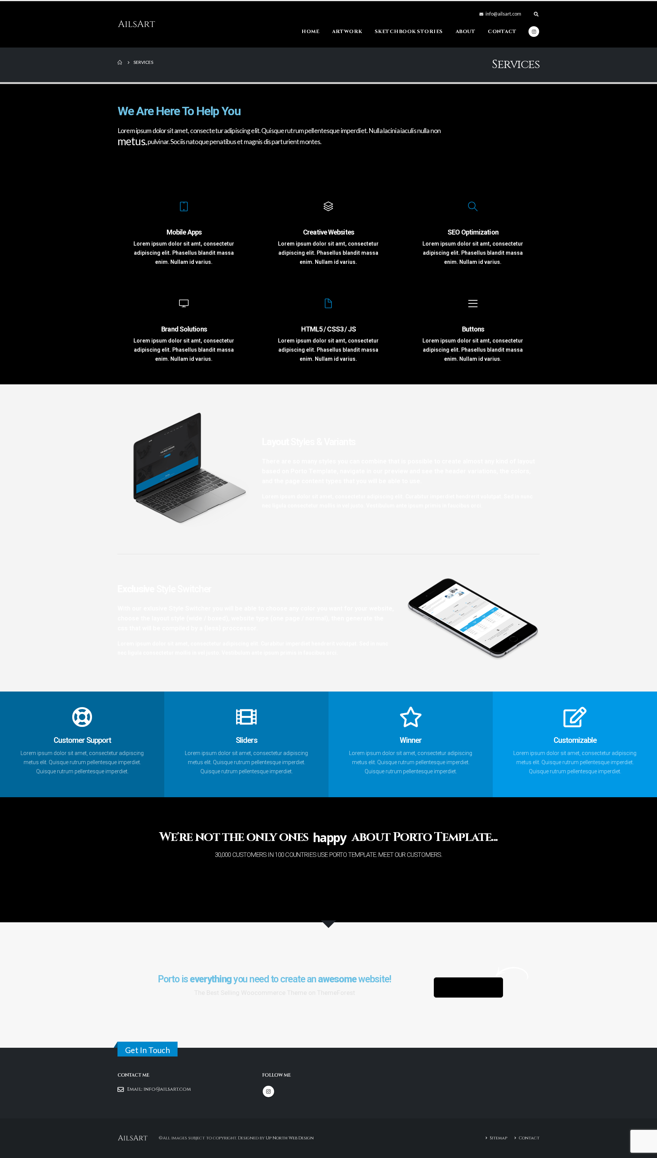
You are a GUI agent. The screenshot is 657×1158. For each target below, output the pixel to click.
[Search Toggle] (536, 14)
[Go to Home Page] (120, 62)
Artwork (347, 31)
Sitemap (498, 1138)
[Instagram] (533, 31)
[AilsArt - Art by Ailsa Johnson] (136, 24)
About (465, 31)
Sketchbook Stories (409, 31)
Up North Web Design (290, 1138)
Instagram (268, 1091)
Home (310, 31)
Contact (502, 31)
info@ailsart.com (167, 1089)
